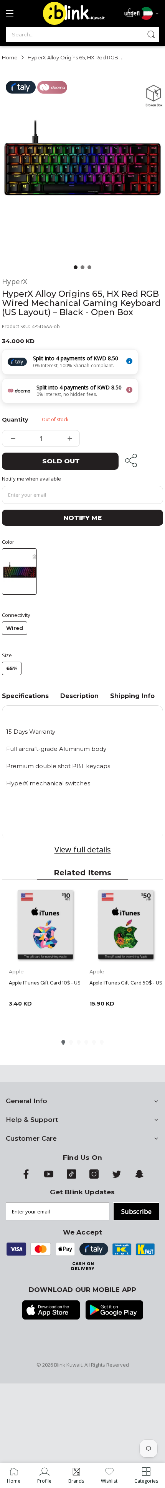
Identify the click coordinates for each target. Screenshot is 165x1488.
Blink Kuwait (68, 1364)
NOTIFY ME (82, 518)
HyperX (14, 281)
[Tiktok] (71, 1176)
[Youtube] (48, 1176)
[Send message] (151, 34)
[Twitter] (116, 1176)
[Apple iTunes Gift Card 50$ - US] (125, 925)
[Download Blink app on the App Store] (51, 1310)
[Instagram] (94, 1176)
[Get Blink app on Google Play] (114, 1310)
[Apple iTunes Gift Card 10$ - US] (45, 925)
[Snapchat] (139, 1176)
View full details (82, 849)
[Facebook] (26, 1176)
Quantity (15, 419)
